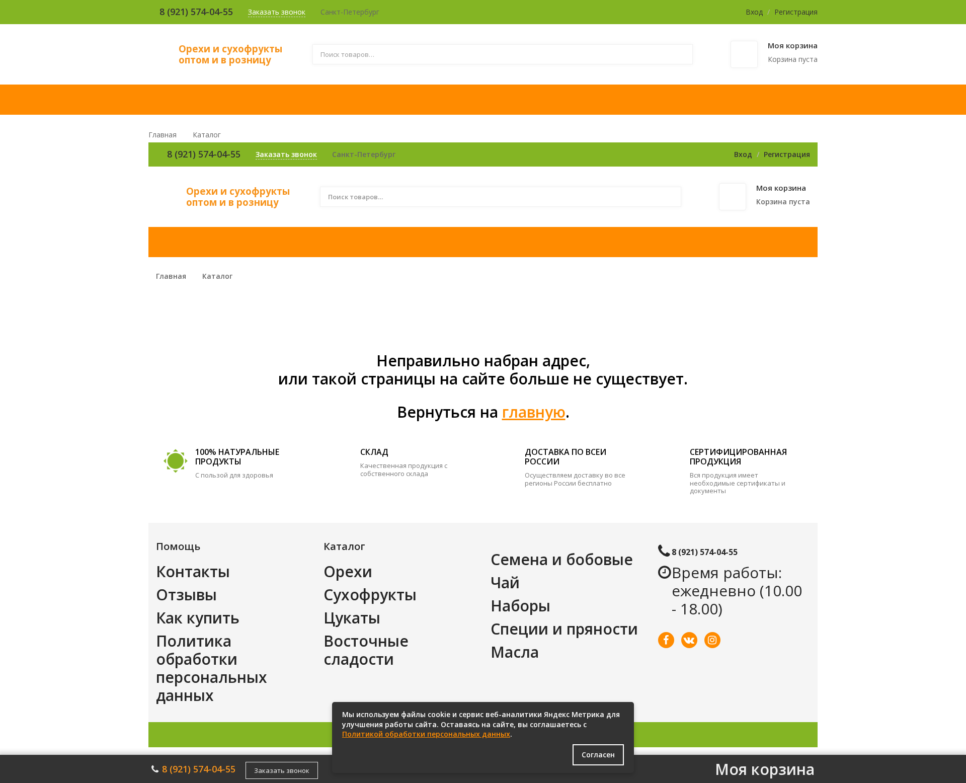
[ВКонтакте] (689, 640)
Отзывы (186, 594)
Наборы (520, 605)
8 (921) (175, 12)
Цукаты (352, 617)
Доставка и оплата (487, 99)
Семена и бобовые (562, 559)
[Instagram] (712, 640)
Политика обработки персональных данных (211, 668)
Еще (781, 99)
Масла (515, 652)
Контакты (714, 99)
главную (534, 412)
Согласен (598, 754)
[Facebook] (666, 640)
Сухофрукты (370, 594)
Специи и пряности (564, 628)
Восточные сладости (366, 650)
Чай (505, 582)
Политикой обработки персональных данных (426, 734)
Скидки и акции (613, 99)
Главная (185, 99)
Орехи (348, 571)
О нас (390, 99)
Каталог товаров (300, 99)
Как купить (197, 617)
